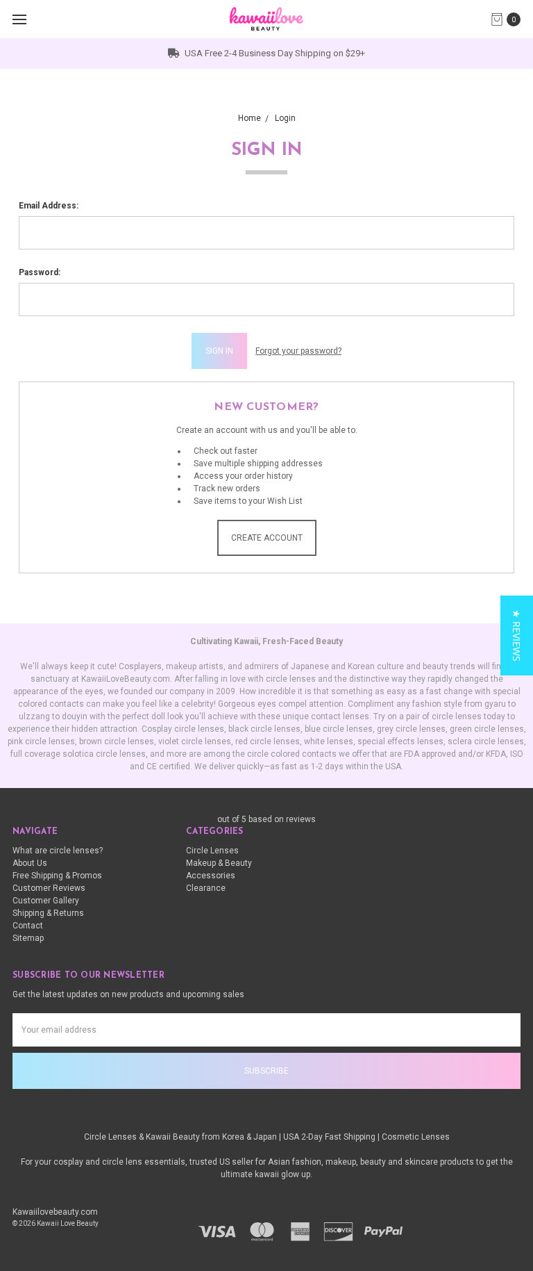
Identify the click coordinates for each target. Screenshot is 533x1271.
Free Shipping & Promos (57, 875)
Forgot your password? (298, 351)
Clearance (206, 888)
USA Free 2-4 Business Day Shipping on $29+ (274, 53)
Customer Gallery (45, 900)
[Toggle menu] (19, 19)
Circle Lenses (212, 850)
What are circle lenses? (57, 850)
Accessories (210, 875)
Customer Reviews (48, 888)
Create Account (267, 538)
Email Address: (48, 206)
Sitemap (28, 938)
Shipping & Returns (48, 913)
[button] (516, 635)
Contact (27, 925)
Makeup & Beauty (219, 863)
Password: (39, 272)
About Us (29, 863)
